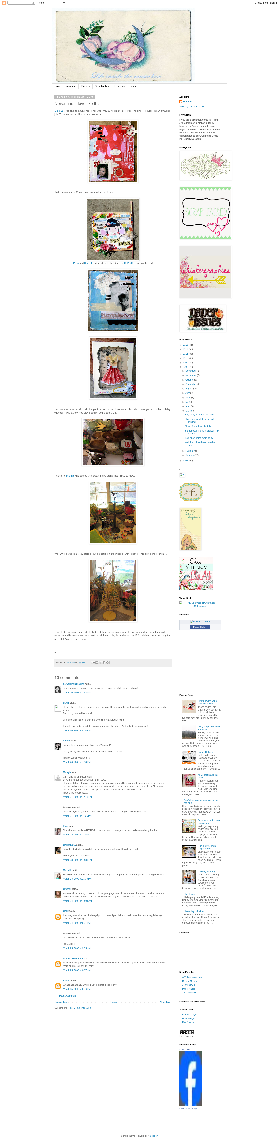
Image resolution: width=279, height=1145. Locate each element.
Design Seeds (189, 981)
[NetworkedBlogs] (200, 621)
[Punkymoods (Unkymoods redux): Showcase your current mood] (200, 606)
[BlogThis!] (97, 662)
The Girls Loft (189, 992)
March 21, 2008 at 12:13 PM (77, 797)
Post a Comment (67, 995)
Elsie (76, 263)
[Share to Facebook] (104, 662)
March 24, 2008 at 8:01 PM (77, 923)
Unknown (188, 101)
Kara (65, 826)
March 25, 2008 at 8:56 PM (77, 989)
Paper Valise (188, 989)
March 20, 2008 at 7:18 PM (77, 762)
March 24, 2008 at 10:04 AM (77, 901)
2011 (186, 353)
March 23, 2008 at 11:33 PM (77, 878)
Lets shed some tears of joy (199, 438)
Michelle (67, 870)
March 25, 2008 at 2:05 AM (77, 948)
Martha (70, 475)
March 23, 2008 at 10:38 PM (77, 860)
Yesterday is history (194, 911)
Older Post (165, 1002)
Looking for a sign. (207, 871)
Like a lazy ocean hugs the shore (207, 847)
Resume (134, 86)
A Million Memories (192, 977)
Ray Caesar (188, 1022)
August (189, 388)
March (188, 411)
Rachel (88, 263)
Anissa (67, 980)
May (187, 402)
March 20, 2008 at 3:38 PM (77, 692)
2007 (186, 460)
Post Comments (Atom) (80, 1008)
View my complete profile (192, 106)
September (191, 384)
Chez (66, 911)
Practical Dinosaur (73, 958)
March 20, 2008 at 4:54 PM (77, 730)
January (189, 455)
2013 (186, 345)
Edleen (66, 740)
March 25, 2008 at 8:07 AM (77, 970)
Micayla (67, 772)
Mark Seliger (188, 1018)
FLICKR (128, 263)
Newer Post (61, 1002)
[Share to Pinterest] (108, 662)
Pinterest (85, 86)
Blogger (153, 1136)
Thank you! (189, 894)
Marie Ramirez (186, 1049)
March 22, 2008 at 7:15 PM (77, 834)
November (191, 375)
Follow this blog (200, 627)
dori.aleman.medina (73, 684)
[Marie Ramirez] (190, 1105)
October (189, 379)
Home (58, 86)
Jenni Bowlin (188, 985)
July (187, 393)
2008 (186, 367)
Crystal (67, 889)
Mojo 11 (58, 110)
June (188, 397)
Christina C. (69, 845)
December (191, 371)
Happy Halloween (207, 752)
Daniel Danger (189, 1014)
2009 (186, 362)
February (190, 450)
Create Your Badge (188, 1109)
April (188, 406)
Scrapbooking (102, 86)
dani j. (66, 702)
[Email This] (93, 662)
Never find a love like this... (199, 426)
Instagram (71, 86)
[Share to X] (100, 662)
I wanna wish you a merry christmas (208, 702)
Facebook (119, 86)
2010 (186, 358)
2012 (186, 349)
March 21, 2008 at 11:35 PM (77, 816)
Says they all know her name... (200, 414)
